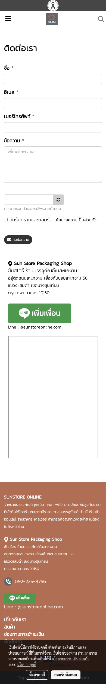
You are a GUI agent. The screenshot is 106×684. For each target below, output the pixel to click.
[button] (99, 19)
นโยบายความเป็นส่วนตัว (75, 219)
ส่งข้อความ (20, 240)
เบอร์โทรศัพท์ (19, 116)
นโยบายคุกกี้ (26, 664)
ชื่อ (9, 68)
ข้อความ (14, 140)
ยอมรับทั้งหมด (65, 674)
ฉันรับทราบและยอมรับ (52, 219)
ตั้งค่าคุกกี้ (37, 674)
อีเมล (11, 92)
